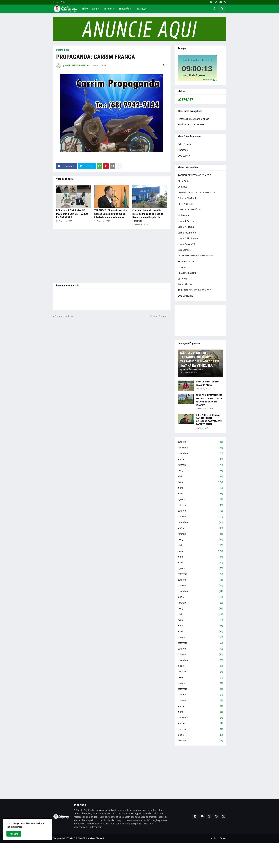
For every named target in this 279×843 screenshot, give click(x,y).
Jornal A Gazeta (186, 221)
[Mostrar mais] (119, 166)
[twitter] (216, 2)
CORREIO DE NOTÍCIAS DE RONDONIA (197, 192)
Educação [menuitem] (124, 8)
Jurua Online (184, 250)
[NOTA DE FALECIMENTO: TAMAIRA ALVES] (186, 385)
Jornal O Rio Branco (188, 238)
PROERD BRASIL (186, 261)
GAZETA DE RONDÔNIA (189, 209)
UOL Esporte (184, 155)
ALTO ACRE (183, 181)
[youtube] (220, 2)
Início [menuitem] (85, 8)
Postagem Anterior (64, 316)
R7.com (182, 267)
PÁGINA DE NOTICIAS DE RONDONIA (196, 255)
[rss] (225, 2)
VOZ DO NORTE (185, 296)
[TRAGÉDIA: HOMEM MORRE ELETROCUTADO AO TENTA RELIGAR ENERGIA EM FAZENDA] (186, 399)
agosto (200, 499)
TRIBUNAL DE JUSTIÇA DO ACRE (194, 290)
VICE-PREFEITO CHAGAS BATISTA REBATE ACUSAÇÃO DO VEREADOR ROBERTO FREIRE (209, 420)
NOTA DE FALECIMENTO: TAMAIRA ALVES (207, 383)
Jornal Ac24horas (187, 232)
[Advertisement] (111, 256)
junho (200, 488)
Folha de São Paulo (187, 198)
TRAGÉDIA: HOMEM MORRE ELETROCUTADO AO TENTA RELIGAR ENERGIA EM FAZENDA (209, 400)
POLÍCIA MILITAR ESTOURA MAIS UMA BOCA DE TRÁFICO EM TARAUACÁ (72, 214)
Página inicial (62, 50)
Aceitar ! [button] (14, 834)
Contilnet (182, 186)
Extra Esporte (184, 144)
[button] (214, 9)
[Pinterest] (106, 166)
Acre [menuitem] (94, 8)
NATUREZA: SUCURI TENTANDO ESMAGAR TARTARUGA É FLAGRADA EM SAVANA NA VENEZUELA (199, 359)
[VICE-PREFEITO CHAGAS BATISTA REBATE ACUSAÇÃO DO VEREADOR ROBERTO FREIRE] (186, 419)
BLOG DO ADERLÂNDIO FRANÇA (87, 838)
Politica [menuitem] (140, 8)
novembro (200, 447)
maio (200, 482)
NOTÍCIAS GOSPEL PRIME (191, 124)
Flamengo (183, 150)
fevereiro (200, 465)
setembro (200, 505)
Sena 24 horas (185, 284)
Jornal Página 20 (186, 244)
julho (200, 493)
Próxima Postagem (159, 316)
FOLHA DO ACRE (186, 204)
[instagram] (209, 816)
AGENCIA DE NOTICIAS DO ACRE (194, 175)
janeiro (200, 459)
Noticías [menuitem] (108, 8)
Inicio (55, 2)
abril (200, 476)
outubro (200, 442)
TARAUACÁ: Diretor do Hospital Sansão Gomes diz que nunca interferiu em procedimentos (110, 214)
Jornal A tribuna (186, 227)
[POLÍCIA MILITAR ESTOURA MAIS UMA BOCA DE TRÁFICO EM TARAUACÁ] (73, 196)
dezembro (200, 453)
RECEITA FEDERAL (187, 273)
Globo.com (183, 215)
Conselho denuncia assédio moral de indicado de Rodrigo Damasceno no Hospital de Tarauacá (147, 215)
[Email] (112, 166)
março (200, 470)
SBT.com (182, 278)
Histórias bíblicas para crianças (193, 119)
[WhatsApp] (99, 166)
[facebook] (211, 2)
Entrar (63, 2)
